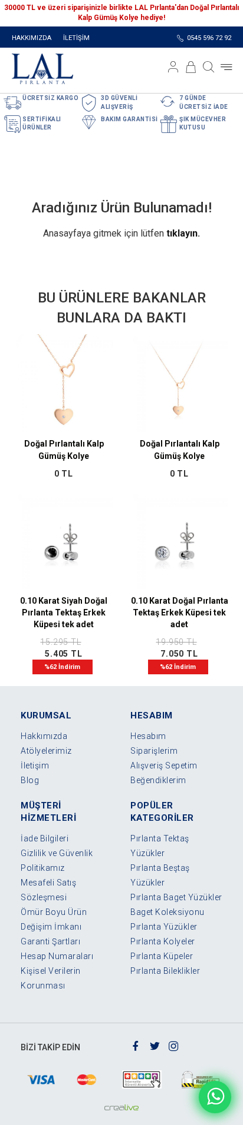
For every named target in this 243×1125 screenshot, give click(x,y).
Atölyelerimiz (46, 750)
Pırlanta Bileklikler (165, 971)
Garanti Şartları (50, 941)
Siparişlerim (154, 750)
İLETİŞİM (76, 38)
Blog (30, 780)
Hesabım (148, 736)
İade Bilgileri (44, 838)
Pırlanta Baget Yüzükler (176, 897)
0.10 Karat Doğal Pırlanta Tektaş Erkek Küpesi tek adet (179, 612)
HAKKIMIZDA (31, 38)
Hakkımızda (44, 736)
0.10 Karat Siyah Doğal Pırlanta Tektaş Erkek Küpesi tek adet (63, 612)
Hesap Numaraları (57, 956)
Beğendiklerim (158, 780)
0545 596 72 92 (209, 38)
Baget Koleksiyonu (167, 912)
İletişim (35, 765)
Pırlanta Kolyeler (162, 941)
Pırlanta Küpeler (161, 956)
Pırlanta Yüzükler (164, 926)
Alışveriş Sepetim (164, 765)
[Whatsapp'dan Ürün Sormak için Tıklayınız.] (215, 1097)
